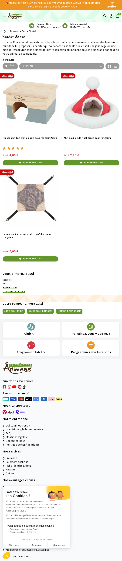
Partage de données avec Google (24, 529)
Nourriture (7, 280)
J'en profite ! (112, 5)
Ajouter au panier (32, 163)
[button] (6, 555)
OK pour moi (58, 545)
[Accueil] (4, 31)
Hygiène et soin (10, 287)
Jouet (5, 284)
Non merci (14, 545)
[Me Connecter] (111, 16)
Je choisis (36, 545)
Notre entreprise (15, 419)
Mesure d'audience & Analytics (23, 532)
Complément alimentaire (14, 291)
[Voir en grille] (109, 66)
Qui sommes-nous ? (18, 426)
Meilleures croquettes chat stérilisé (27, 550)
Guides (10, 474)
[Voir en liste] (115, 66)
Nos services (12, 452)
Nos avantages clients (19, 480)
